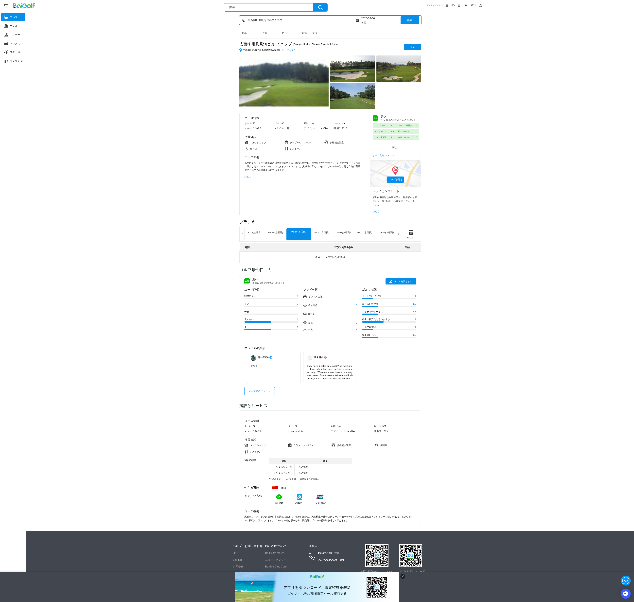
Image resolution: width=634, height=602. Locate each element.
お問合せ (238, 566)
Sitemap (238, 559)
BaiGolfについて (274, 553)
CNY (473, 5)
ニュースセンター (275, 559)
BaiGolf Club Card (276, 566)
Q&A (235, 553)
